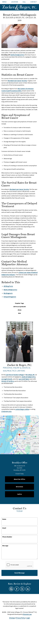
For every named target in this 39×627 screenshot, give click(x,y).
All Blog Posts (8, 286)
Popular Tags (19, 303)
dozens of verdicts (7, 381)
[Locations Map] (19, 435)
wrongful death (6, 379)
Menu (4, 2)
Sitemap (12, 618)
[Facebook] (17, 589)
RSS (19, 313)
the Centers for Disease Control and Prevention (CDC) (17, 90)
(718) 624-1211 (6, 411)
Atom (19, 310)
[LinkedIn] (27, 589)
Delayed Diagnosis (10, 297)
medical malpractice (17, 55)
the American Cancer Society (17, 81)
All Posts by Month (19, 307)
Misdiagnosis (8, 293)
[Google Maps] (11, 589)
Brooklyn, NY (30, 375)
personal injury (24, 379)
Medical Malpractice (10, 290)
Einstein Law (27, 614)
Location (14, 2)
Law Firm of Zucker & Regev (15, 375)
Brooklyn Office (19, 462)
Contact (33, 2)
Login (28, 618)
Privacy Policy (20, 618)
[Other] (22, 589)
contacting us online (22, 409)
